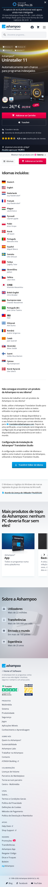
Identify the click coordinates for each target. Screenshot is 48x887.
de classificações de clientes (31, 138)
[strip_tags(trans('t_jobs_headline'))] (28, 690)
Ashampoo (8, 866)
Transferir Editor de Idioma (30, 464)
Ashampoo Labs (9, 748)
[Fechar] (45, 2)
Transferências (8, 845)
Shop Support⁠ (8, 830)
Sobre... (5, 794)
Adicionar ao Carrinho (26, 115)
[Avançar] (44, 554)
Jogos (4, 721)
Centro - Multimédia (10, 784)
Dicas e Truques (9, 857)
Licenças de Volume (10, 771)
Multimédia (7, 704)
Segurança (6, 717)
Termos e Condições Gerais (14, 799)
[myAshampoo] (32, 27)
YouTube (38, 883)
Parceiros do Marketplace (13, 776)
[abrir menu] (44, 27)
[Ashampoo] (11, 665)
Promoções (8, 840)
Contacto (6, 757)
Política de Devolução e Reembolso (17, 815)
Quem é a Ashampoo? (11, 740)
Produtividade (8, 713)
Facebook (23, 883)
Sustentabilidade (9, 744)
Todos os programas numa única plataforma (17, 563)
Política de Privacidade (12, 803)
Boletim (5, 861)
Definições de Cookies (11, 807)
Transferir (25, 122)
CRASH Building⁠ (9, 761)
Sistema (5, 709)
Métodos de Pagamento (12, 811)
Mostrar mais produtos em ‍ (27, 154)
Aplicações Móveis (10, 725)
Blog (10, 883)
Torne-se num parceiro (12, 780)
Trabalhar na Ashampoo (12, 753)
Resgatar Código (9, 853)
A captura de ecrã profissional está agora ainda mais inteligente (23, 11)
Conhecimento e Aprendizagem (16, 730)
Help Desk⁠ (6, 826)
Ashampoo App (8, 849)
